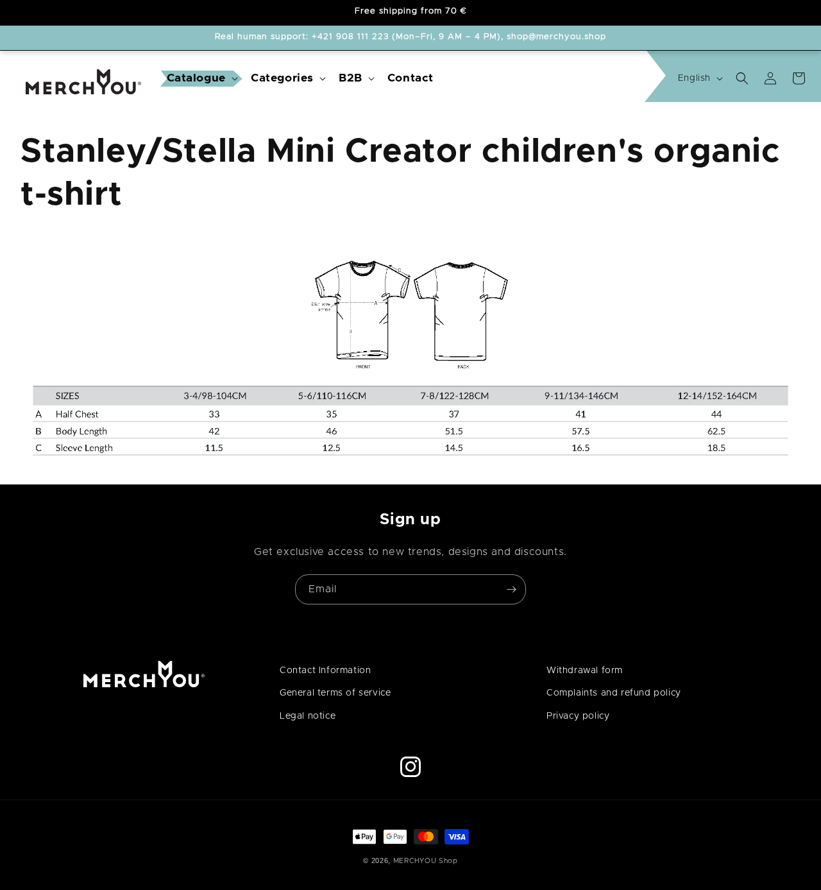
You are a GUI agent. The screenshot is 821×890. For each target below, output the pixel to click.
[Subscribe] (511, 589)
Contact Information (325, 670)
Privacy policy (577, 716)
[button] (201, 79)
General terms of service (335, 693)
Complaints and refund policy (613, 693)
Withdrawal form (584, 670)
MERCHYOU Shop (425, 860)
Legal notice (307, 716)
